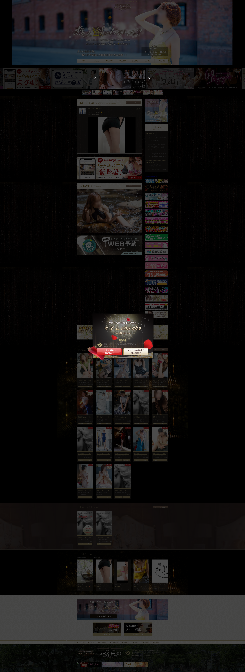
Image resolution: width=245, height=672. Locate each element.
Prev (95, 79)
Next (149, 79)
